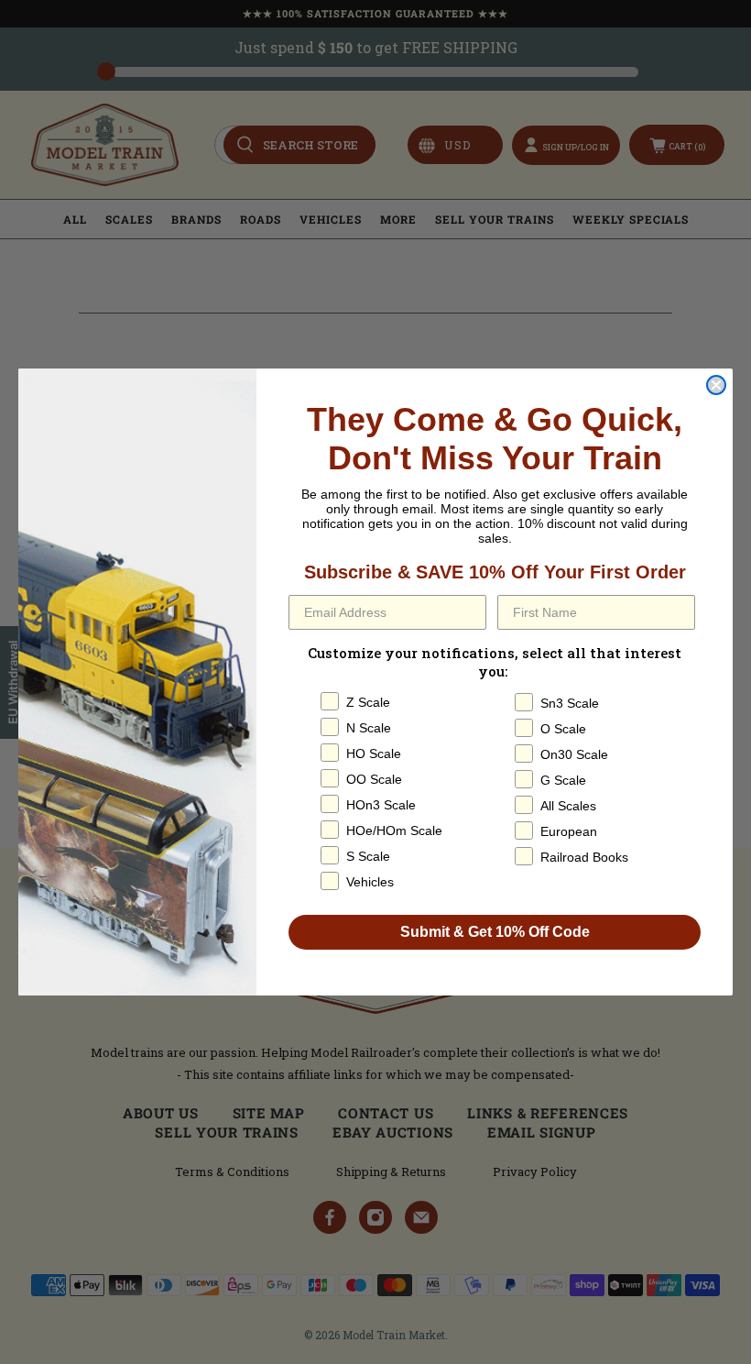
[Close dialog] (716, 385)
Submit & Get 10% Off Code (495, 932)
